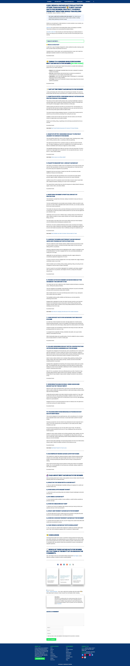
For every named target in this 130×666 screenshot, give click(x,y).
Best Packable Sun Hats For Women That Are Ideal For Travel (64, 233)
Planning (49, 1)
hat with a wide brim (51, 31)
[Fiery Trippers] (36, 1)
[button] (58, 564)
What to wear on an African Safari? (58, 157)
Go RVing (88, 1)
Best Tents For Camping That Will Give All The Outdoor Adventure (64, 311)
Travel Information (69, 1)
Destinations (58, 1)
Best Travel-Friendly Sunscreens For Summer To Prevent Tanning (64, 128)
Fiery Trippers (76, 555)
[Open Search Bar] (93, 1)
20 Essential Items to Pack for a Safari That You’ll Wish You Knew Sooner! (65, 576)
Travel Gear (79, 1)
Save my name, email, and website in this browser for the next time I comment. (63, 636)
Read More (59, 603)
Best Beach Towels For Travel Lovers (59, 447)
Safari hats (48, 27)
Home (47, 591)
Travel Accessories (63, 582)
